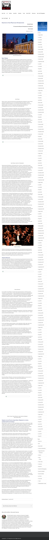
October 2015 (40, 322)
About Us (40, 441)
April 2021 (40, 163)
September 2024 (41, 88)
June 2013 (40, 390)
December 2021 (41, 146)
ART (39, 443)
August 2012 (40, 414)
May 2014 (39, 363)
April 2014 (40, 366)
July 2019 (39, 213)
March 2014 (40, 368)
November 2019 (41, 204)
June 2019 (40, 216)
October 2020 (40, 177)
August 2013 (40, 385)
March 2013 (40, 397)
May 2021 (39, 160)
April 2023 (40, 119)
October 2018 (40, 235)
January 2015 (40, 344)
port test (39, 476)
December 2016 (41, 288)
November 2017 (41, 262)
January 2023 (40, 126)
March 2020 (40, 194)
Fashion (39, 455)
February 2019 (40, 225)
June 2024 (40, 95)
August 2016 (40, 298)
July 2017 (39, 271)
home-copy (40, 461)
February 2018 (40, 254)
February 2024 (40, 105)
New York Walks (41, 473)
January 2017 (40, 286)
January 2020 (40, 199)
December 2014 (41, 346)
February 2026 (40, 49)
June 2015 (40, 332)
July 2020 (39, 184)
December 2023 (41, 109)
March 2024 (40, 102)
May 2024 (39, 97)
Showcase (41, 452)
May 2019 (39, 218)
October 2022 (40, 134)
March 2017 (40, 281)
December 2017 (41, 259)
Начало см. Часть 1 (29, 31)
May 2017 (39, 276)
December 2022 (41, 129)
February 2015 (40, 341)
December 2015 (41, 317)
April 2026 (40, 44)
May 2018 (39, 247)
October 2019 (40, 206)
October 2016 (40, 293)
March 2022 (40, 138)
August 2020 (40, 182)
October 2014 (40, 351)
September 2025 (41, 61)
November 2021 (41, 148)
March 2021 (40, 165)
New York (40, 466)
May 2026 (39, 42)
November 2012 (41, 407)
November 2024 (41, 83)
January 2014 (40, 373)
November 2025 (41, 56)
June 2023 (40, 114)
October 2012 (40, 409)
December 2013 (41, 375)
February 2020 (40, 196)
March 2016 (40, 310)
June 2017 (40, 274)
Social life (40, 478)
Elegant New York (41, 450)
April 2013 (40, 395)
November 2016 (41, 291)
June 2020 (40, 187)
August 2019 (40, 211)
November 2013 (41, 378)
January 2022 (40, 143)
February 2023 (40, 124)
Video (40, 459)
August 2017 (40, 269)
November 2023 (41, 112)
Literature (40, 464)
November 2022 (41, 131)
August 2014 (40, 356)
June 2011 (40, 433)
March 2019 (40, 223)
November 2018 (41, 233)
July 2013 (39, 387)
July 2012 (39, 416)
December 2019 (41, 201)
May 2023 (39, 117)
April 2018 (40, 250)
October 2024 (40, 85)
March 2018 (40, 252)
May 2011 (39, 436)
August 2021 (40, 153)
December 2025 (41, 54)
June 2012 (40, 419)
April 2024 (40, 100)
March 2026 (40, 47)
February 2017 (40, 283)
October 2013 (40, 380)
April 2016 (40, 308)
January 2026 (40, 51)
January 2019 (40, 228)
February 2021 (40, 167)
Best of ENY (40, 446)
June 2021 (40, 158)
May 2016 (39, 305)
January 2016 (40, 315)
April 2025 (40, 71)
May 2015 (39, 334)
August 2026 (40, 34)
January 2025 (40, 78)
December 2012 (41, 404)
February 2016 (40, 312)
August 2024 (40, 90)
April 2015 (40, 337)
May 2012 (39, 421)
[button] (9, 18)
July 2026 (39, 37)
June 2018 (40, 245)
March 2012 (40, 426)
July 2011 (39, 431)
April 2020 (40, 192)
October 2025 (40, 59)
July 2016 (39, 300)
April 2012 (40, 424)
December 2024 (41, 80)
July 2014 (39, 358)
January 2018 (40, 257)
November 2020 (41, 175)
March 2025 (40, 73)
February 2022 (40, 141)
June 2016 (40, 303)
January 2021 (40, 170)
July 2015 (39, 329)
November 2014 (41, 349)
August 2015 (40, 327)
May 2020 (39, 189)
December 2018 (41, 230)
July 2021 (39, 155)
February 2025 (40, 76)
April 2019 (40, 221)
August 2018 (40, 240)
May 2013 (39, 392)
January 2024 (40, 107)
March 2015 (40, 339)
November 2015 (41, 320)
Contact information (42, 448)
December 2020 (41, 172)
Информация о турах (42, 483)
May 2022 (39, 136)
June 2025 (40, 66)
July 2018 (39, 242)
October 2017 (40, 264)
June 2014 (40, 361)
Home (39, 457)
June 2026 (40, 39)
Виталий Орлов (5, 499)
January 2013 (40, 402)
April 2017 (40, 279)
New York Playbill (41, 471)
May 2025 (39, 68)
